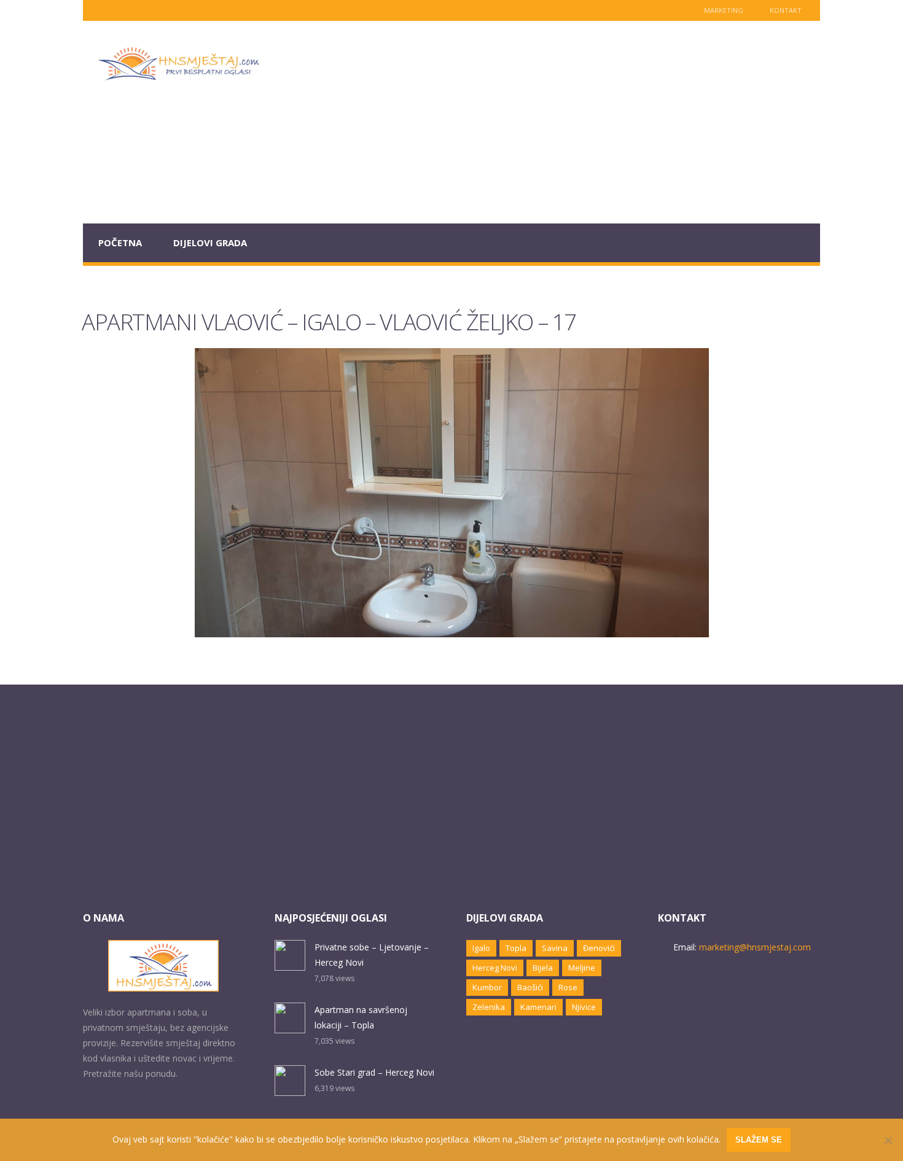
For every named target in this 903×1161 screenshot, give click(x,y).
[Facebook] (119, 10)
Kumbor (487, 987)
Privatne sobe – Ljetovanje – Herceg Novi (372, 954)
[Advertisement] (547, 122)
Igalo (481, 947)
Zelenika (488, 1006)
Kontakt (786, 10)
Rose (567, 987)
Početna (120, 242)
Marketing (723, 10)
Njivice (584, 1006)
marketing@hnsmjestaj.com (755, 947)
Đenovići (599, 947)
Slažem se (758, 1139)
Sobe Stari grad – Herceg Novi (374, 1072)
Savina (555, 947)
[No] (888, 1140)
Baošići (530, 987)
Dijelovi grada (210, 242)
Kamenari (538, 1006)
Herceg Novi (494, 967)
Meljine (581, 967)
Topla (516, 947)
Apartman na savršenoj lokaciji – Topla (361, 1017)
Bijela (543, 967)
